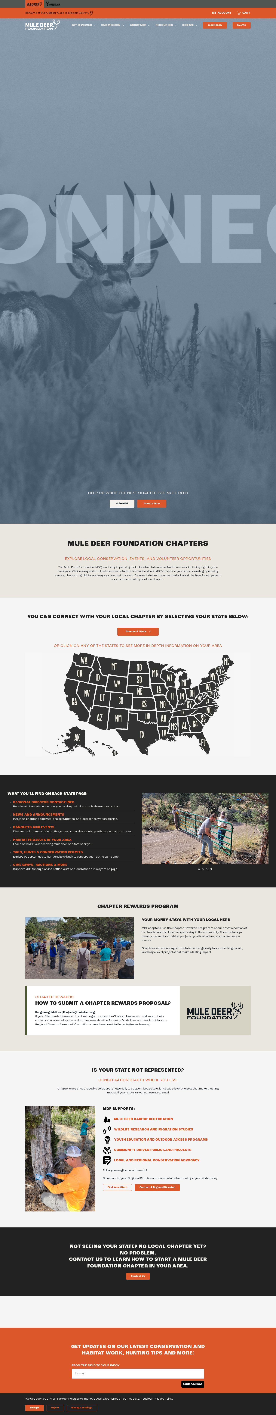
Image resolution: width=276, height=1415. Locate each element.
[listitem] (98, 718)
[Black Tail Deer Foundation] (53, 4)
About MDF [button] (138, 25)
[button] (150, 828)
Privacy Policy (163, 1399)
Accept (34, 1408)
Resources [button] (164, 25)
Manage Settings (81, 1408)
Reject (55, 1408)
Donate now (152, 503)
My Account (222, 13)
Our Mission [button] (111, 25)
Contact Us (138, 1276)
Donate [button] (188, 25)
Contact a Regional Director (157, 1187)
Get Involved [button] (82, 25)
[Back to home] (42, 25)
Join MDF (122, 503)
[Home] (34, 4)
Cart (246, 13)
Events (241, 25)
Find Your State (117, 1187)
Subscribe (192, 1384)
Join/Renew (215, 25)
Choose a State (136, 631)
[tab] (199, 869)
